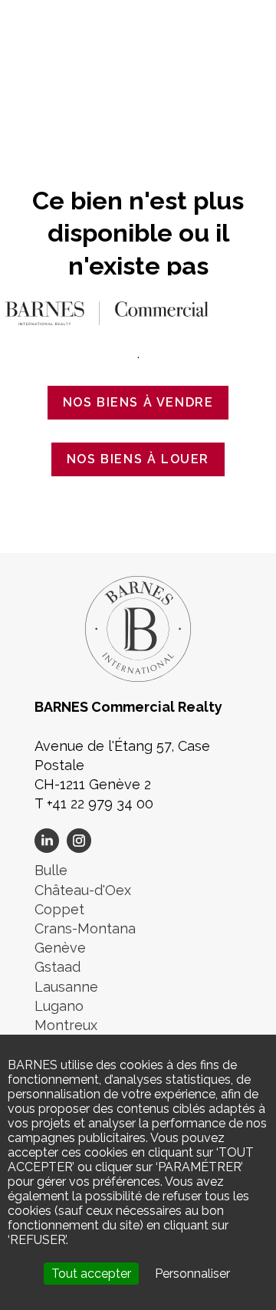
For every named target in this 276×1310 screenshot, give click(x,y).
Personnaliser (192, 1273)
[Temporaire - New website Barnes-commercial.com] (107, 312)
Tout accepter (91, 1273)
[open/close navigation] (249, 310)
